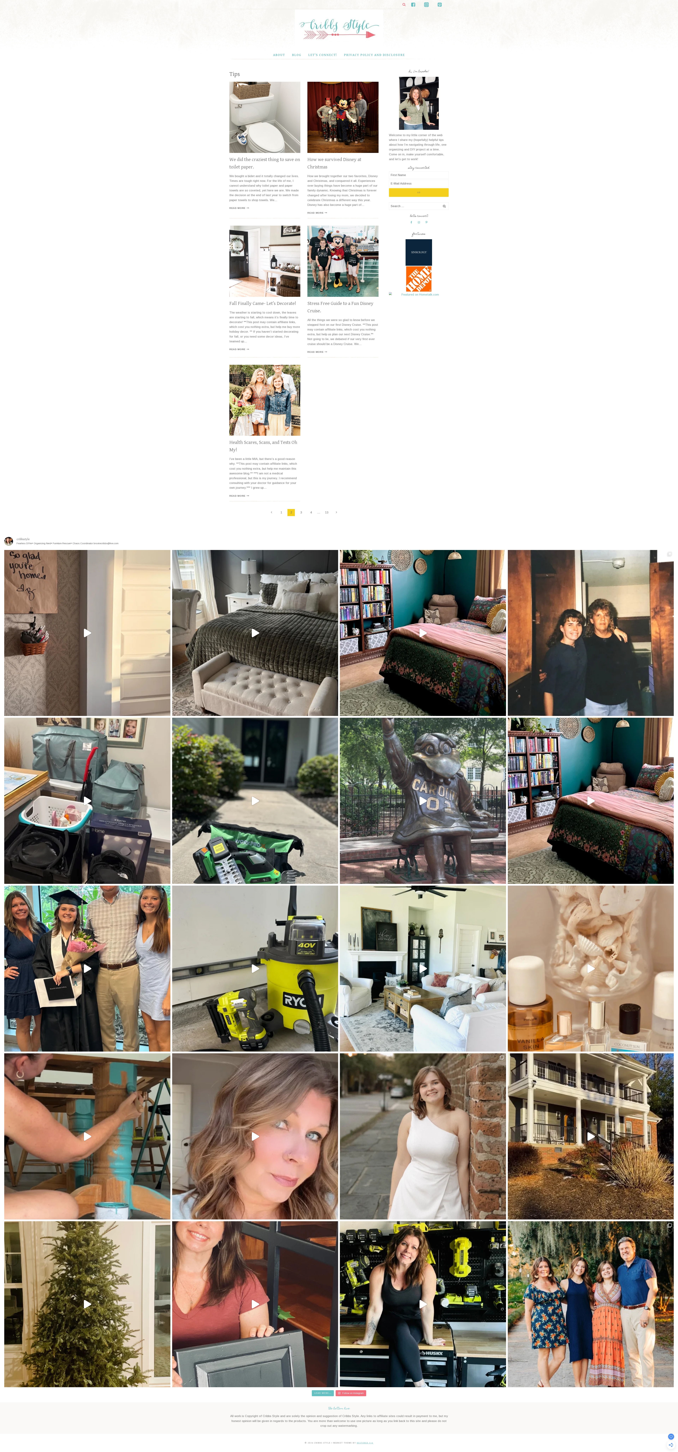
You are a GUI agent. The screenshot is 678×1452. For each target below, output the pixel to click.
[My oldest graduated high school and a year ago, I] (591, 801)
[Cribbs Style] (339, 30)
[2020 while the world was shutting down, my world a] (255, 1304)
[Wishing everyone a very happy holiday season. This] (591, 1304)
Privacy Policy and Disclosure (374, 55)
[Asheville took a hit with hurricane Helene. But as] (591, 1136)
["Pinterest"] (439, 4)
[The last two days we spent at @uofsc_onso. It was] (423, 801)
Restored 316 (365, 1443)
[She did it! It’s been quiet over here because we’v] (87, 969)
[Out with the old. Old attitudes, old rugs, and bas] (423, 969)
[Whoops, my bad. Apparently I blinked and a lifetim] (255, 969)
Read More (239, 208)
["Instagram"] (426, 4)
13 (326, 512)
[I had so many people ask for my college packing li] (591, 633)
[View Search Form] (404, 4)
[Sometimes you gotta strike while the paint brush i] (255, 633)
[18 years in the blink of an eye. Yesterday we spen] (423, 1136)
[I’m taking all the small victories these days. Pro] (591, 969)
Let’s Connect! (322, 55)
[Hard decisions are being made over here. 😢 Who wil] (423, 633)
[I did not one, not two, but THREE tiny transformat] (87, 633)
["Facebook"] (413, 4)
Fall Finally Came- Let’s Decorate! (262, 303)
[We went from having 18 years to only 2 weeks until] (87, 801)
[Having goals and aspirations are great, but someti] (423, 1304)
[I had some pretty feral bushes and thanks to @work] (255, 801)
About (279, 55)
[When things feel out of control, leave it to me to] (87, 1304)
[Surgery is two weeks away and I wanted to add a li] (255, 1136)
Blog (296, 55)
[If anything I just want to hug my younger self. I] (87, 1136)
